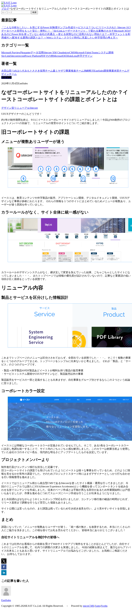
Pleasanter (25, 52)
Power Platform (33, 56)
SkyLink (5, 56)
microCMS (69, 52)
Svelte (104, 605)
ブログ (5, 8)
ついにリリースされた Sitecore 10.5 (111, 27)
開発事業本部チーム (115, 70)
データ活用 (37, 52)
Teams (95, 52)
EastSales (99, 70)
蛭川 (91, 70)
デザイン (87, 56)
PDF (43, 56)
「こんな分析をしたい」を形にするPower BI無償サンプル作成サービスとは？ (46, 27)
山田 (9, 70)
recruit (21, 56)
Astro (97, 605)
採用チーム (46, 70)
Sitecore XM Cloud (53, 52)
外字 (79, 56)
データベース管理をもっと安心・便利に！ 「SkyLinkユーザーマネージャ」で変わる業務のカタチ (57, 30)
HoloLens (72, 56)
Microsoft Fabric (83, 52)
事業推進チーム (75, 70)
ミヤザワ (60, 70)
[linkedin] (3, 573)
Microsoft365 (60, 56)
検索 (34, 12)
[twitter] (3, 561)
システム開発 (106, 52)
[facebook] (3, 567)
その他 (49, 56)
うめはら (17, 70)
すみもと (27, 70)
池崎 (86, 70)
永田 (3, 70)
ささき (36, 70)
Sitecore (14, 56)
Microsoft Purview (10, 52)
